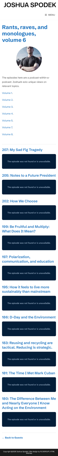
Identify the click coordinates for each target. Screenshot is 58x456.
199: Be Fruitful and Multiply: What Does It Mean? (26, 229)
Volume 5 (7, 120)
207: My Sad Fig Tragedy (22, 150)
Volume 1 (7, 93)
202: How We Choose (19, 201)
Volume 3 (7, 106)
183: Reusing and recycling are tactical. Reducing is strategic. (27, 345)
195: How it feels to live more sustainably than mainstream (26, 289)
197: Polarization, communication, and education (28, 259)
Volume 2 (7, 99)
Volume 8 (7, 134)
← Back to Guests (12, 437)
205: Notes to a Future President (29, 175)
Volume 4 (7, 113)
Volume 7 (7, 127)
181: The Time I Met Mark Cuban (28, 373)
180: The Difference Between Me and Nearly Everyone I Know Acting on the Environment (29, 403)
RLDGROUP (44, 452)
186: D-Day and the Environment (29, 317)
